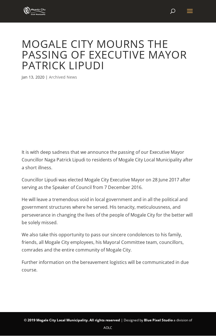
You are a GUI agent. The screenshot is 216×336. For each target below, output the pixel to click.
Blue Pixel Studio (158, 320)
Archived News (63, 77)
